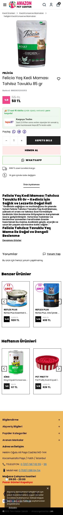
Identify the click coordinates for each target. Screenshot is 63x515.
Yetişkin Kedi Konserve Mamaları (20, 16)
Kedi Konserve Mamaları (31, 13)
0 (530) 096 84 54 (29, 470)
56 (45, 464)
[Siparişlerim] (51, 5)
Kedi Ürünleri (8, 13)
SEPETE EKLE (43, 140)
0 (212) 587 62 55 (31, 464)
